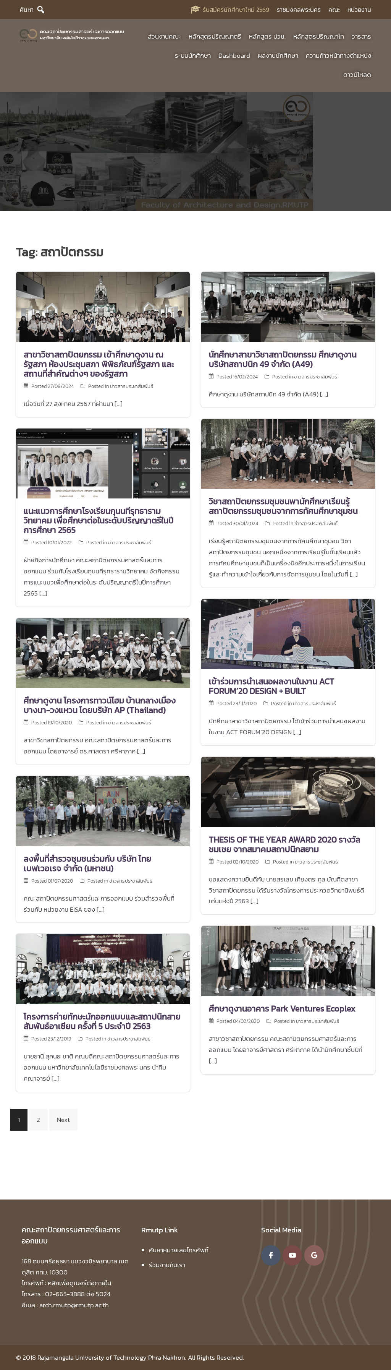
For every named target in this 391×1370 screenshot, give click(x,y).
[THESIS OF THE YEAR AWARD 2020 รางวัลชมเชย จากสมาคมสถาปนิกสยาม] (288, 791)
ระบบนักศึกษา (193, 55)
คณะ (334, 9)
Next (63, 1120)
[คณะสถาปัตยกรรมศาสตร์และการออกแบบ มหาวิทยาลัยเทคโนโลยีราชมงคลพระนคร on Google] (314, 1255)
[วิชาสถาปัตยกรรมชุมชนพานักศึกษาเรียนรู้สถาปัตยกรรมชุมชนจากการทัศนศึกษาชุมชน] (288, 453)
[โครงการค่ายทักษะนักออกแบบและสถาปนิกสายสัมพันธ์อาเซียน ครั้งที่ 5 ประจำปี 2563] (103, 968)
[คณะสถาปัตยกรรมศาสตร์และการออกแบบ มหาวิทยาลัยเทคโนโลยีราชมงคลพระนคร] (72, 34)
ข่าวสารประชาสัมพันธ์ (131, 386)
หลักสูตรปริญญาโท (318, 36)
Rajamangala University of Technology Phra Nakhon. (111, 1357)
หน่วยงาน (359, 9)
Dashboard (234, 55)
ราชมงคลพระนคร (299, 9)
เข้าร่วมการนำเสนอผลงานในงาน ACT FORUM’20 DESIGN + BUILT (271, 686)
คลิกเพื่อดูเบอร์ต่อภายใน (79, 1283)
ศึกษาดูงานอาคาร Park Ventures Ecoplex (282, 1008)
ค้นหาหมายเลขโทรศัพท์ (178, 1250)
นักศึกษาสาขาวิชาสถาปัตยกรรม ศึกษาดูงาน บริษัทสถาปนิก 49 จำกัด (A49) (283, 359)
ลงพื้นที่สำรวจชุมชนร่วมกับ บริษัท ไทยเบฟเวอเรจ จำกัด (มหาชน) (87, 863)
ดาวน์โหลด (357, 75)
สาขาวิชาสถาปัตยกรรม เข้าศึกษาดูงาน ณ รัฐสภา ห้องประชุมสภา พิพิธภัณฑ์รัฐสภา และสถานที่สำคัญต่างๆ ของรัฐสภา (99, 364)
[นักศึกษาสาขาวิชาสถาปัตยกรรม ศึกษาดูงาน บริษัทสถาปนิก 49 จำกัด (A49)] (288, 306)
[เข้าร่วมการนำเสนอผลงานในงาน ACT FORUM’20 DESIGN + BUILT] (288, 633)
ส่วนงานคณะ (164, 36)
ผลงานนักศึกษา (278, 55)
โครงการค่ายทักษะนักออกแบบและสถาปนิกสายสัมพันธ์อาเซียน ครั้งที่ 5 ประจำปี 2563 (102, 1021)
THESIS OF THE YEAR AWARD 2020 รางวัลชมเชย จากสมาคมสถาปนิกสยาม (284, 844)
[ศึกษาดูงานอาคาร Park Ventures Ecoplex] (288, 960)
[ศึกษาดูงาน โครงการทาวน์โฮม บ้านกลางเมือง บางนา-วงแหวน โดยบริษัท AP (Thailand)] (103, 652)
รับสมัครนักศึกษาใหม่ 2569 (236, 9)
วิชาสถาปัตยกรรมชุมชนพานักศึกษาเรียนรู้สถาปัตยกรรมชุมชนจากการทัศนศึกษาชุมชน (283, 506)
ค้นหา (27, 9)
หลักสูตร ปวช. (267, 36)
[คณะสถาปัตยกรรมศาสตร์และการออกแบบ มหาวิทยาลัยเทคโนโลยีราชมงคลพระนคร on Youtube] (292, 1255)
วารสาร (361, 36)
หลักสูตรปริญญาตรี (215, 36)
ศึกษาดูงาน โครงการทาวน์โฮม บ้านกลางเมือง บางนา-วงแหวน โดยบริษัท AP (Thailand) (100, 705)
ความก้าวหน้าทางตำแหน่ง (338, 55)
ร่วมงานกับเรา (167, 1265)
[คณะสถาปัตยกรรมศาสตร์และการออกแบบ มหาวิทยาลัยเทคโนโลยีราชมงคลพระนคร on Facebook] (271, 1255)
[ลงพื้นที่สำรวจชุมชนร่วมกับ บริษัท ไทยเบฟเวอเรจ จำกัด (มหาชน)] (103, 810)
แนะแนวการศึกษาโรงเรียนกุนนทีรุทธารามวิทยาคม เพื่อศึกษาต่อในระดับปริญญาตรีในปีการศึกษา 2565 (99, 520)
